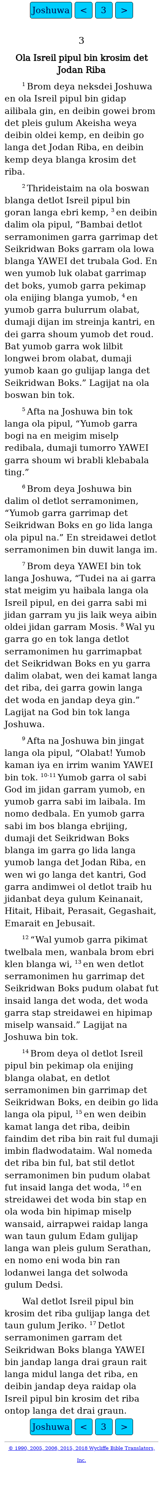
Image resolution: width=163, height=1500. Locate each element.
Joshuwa (51, 10)
